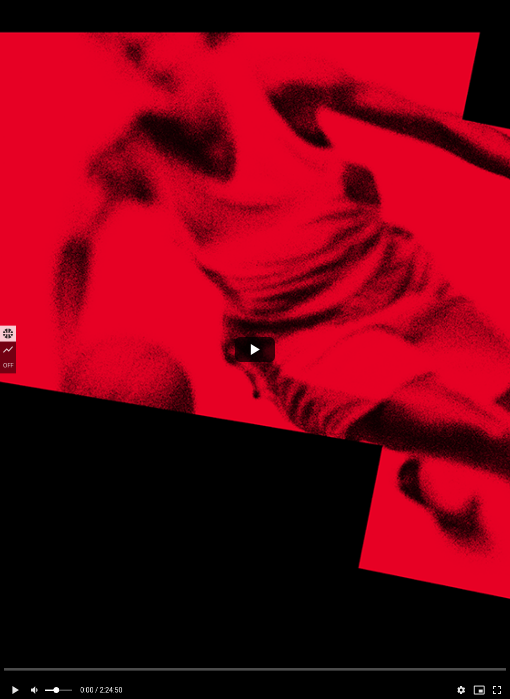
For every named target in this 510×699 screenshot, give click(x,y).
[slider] (255, 669)
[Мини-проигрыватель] (479, 690)
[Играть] (255, 349)
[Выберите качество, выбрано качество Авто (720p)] (461, 690)
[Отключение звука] (36, 690)
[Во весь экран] (497, 690)
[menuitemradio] (8, 334)
